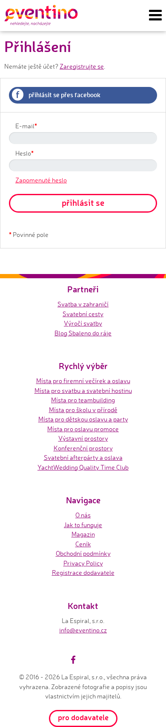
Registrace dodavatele (83, 572)
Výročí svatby (83, 323)
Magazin (83, 534)
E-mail (26, 125)
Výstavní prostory (83, 438)
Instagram (81, 659)
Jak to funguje (83, 525)
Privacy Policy (83, 563)
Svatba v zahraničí (83, 304)
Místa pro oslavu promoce (83, 429)
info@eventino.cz (83, 630)
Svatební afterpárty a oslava (83, 457)
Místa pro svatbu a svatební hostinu (83, 391)
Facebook (73, 659)
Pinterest (90, 659)
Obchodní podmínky (83, 553)
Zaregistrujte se (82, 66)
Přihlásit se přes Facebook (58, 94)
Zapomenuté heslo (41, 180)
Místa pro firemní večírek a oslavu (83, 381)
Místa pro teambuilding (83, 400)
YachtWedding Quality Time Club (83, 467)
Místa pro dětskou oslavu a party (83, 419)
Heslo (24, 153)
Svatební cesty (83, 314)
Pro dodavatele (83, 717)
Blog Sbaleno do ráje (83, 333)
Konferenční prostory (83, 448)
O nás (83, 515)
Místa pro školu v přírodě (83, 410)
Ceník (83, 544)
